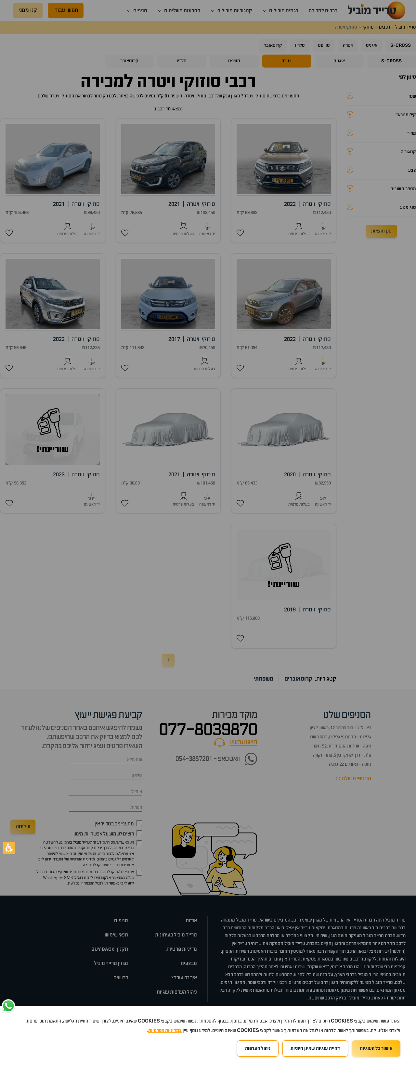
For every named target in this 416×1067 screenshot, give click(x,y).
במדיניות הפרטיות (165, 1030)
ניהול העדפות (257, 1048)
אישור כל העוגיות (376, 1048)
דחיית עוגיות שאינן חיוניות (315, 1048)
